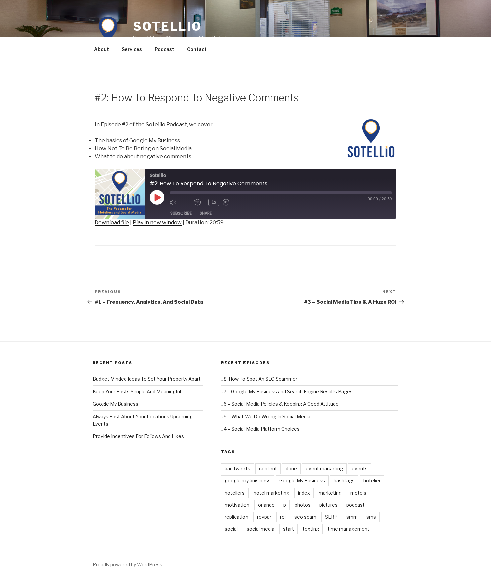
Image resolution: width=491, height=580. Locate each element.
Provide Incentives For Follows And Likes (138, 436)
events (360, 468)
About (101, 49)
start (288, 529)
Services (132, 49)
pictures (328, 505)
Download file (112, 222)
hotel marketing (271, 493)
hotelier (372, 481)
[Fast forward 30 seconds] (233, 202)
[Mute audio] (180, 202)
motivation (237, 505)
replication (236, 517)
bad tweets (237, 468)
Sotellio (167, 26)
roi (283, 517)
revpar (264, 517)
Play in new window (157, 222)
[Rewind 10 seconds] (199, 202)
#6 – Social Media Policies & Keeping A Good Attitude (280, 404)
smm (352, 517)
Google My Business (115, 404)
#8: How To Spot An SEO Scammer (259, 379)
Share (206, 213)
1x (214, 202)
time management (348, 529)
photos (303, 505)
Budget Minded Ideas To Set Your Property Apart (147, 379)
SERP (331, 517)
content (268, 468)
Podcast (164, 49)
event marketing (324, 468)
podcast (355, 505)
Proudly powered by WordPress (127, 564)
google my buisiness (248, 481)
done (291, 468)
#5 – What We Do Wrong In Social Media (265, 416)
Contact (197, 49)
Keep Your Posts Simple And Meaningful (137, 391)
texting (311, 529)
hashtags (344, 481)
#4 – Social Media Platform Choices (260, 429)
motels (358, 493)
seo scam (305, 517)
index (304, 493)
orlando (266, 505)
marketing (330, 493)
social (231, 529)
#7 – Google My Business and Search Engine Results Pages (287, 391)
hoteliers (235, 493)
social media (260, 529)
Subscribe (181, 213)
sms (371, 517)
